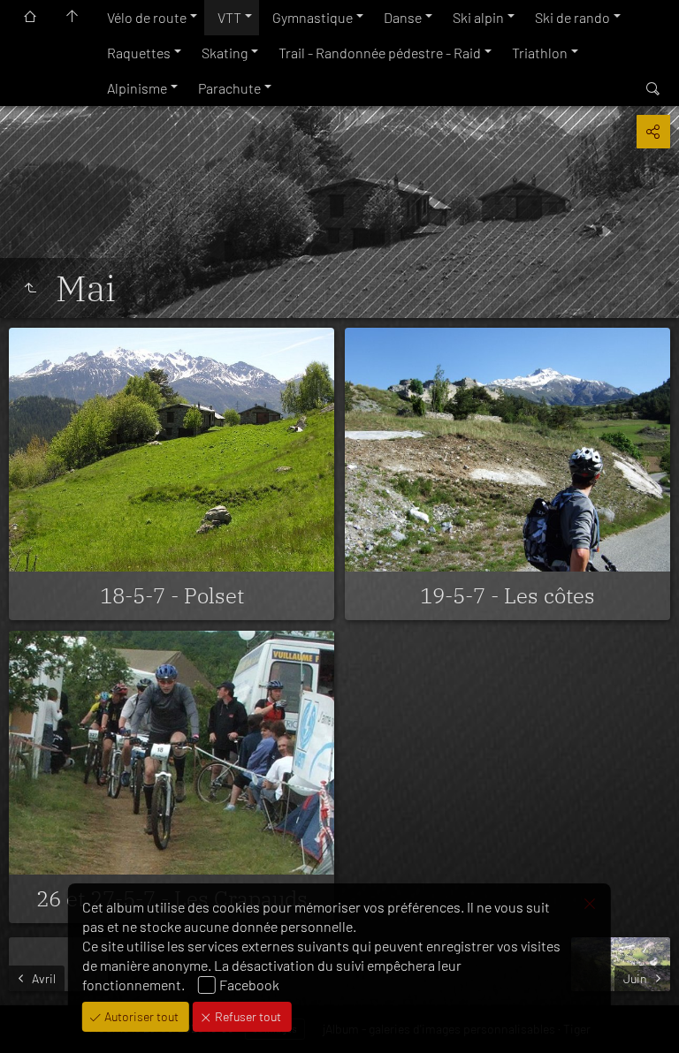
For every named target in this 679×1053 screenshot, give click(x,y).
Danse (403, 17)
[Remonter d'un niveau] (30, 288)
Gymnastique (312, 17)
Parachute (229, 88)
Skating (225, 52)
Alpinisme (137, 88)
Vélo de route (147, 17)
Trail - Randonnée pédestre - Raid (379, 52)
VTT (229, 17)
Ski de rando (572, 17)
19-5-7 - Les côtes (507, 595)
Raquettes (139, 52)
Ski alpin (478, 17)
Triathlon (540, 52)
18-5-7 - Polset (172, 595)
